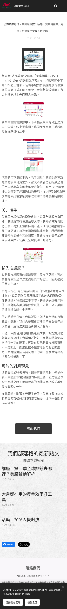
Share (10, 544)
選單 (62, 6)
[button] (55, 6)
